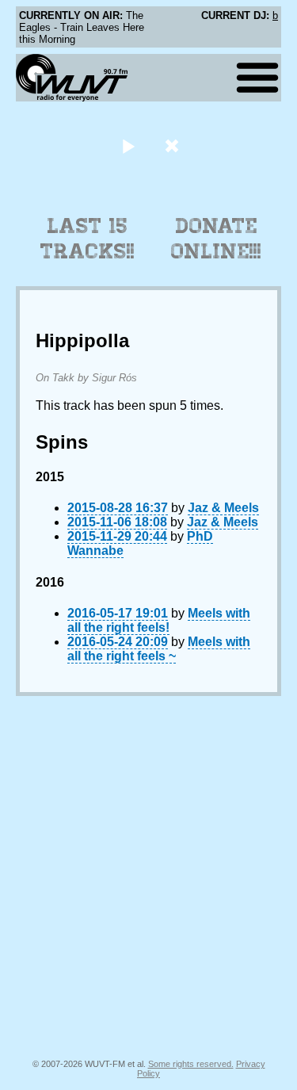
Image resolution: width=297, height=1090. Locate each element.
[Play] (129, 145)
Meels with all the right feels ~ (158, 649)
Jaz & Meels (223, 507)
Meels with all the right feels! (158, 620)
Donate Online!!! (216, 238)
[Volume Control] (174, 145)
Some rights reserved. (191, 1064)
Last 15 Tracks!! (87, 238)
